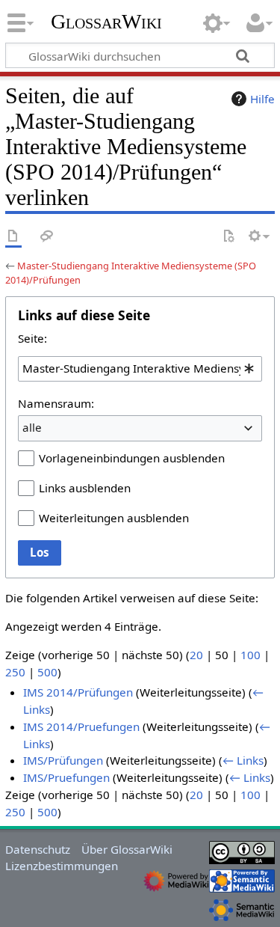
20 (196, 654)
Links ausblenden (85, 487)
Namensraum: (56, 403)
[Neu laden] (228, 236)
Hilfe (262, 98)
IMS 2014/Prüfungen (78, 692)
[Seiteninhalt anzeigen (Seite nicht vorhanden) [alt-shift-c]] (13, 236)
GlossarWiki (106, 21)
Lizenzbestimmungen (61, 865)
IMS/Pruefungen (66, 777)
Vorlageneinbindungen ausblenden (132, 457)
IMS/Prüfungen (63, 760)
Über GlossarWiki (126, 849)
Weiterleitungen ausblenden (114, 517)
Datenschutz (37, 849)
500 (47, 671)
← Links (243, 760)
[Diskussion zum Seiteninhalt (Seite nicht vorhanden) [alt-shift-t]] (47, 236)
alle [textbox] (32, 427)
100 (250, 654)
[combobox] (140, 369)
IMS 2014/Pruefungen (81, 726)
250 (15, 671)
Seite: (32, 338)
